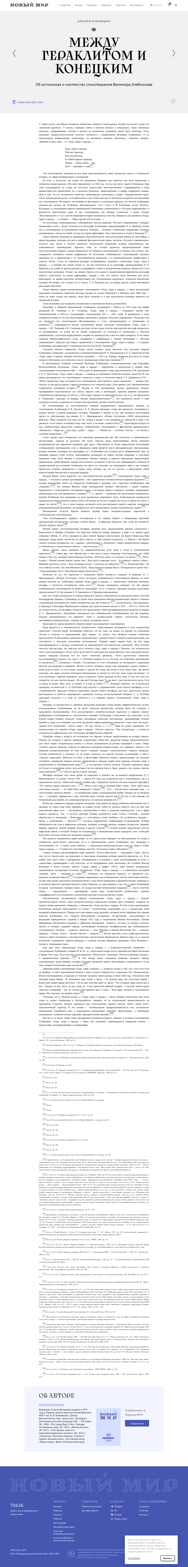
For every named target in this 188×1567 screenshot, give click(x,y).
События (57, 1518)
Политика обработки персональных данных (64, 1539)
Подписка (121, 5)
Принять (167, 1558)
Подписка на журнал (92, 1506)
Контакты (144, 1514)
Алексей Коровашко (51, 1404)
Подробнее (134, 1558)
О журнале (64, 5)
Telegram (118, 1506)
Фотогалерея (59, 1523)
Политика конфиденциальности (63, 1532)
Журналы (92, 5)
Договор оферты (90, 1510)
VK (115, 1510)
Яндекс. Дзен (120, 1518)
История (57, 1506)
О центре (143, 1510)
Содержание (137, 1423)
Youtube (118, 1514)
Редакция (106, 5)
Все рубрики (136, 5)
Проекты (57, 1514)
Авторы (79, 5)
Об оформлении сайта (64, 1527)
